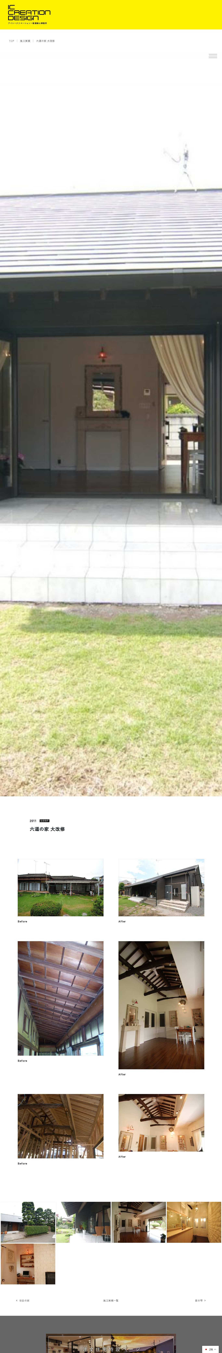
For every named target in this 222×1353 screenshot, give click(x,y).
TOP (11, 40)
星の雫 (199, 1300)
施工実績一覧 (111, 1300)
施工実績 (25, 40)
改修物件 (44, 820)
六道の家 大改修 (45, 40)
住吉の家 (24, 1300)
